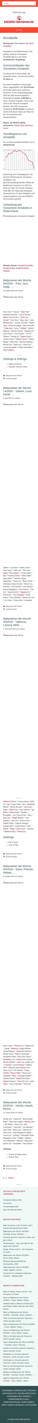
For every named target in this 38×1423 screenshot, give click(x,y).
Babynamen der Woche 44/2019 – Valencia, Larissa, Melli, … (17, 621)
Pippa (12, 829)
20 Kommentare (11, 378)
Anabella (25, 268)
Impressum (20, 1390)
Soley (5, 1084)
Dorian (5, 829)
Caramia (7, 1065)
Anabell (19, 268)
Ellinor (12, 812)
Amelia (19, 1059)
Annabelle (31, 804)
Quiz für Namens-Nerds (12, 1210)
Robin (18, 1078)
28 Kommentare (11, 857)
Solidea (23, 328)
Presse (31, 1390)
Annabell (21, 265)
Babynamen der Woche (14, 375)
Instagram (31, 1405)
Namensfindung (11, 1402)
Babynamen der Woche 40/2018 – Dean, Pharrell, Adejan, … (18, 869)
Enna (18, 829)
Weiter (12, 1178)
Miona (5, 317)
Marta (5, 812)
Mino (14, 1076)
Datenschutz (9, 1393)
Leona (5, 128)
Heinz (11, 810)
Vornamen (7, 1390)
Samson (23, 1068)
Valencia (6, 801)
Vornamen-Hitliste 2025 (12, 1200)
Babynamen (28, 1402)
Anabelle (6, 271)
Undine (6, 1073)
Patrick (18, 1054)
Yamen (19, 831)
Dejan (23, 336)
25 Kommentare (11, 1169)
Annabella (29, 265)
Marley (27, 1122)
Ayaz (22, 125)
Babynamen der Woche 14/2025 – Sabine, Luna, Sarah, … (17, 391)
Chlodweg (7, 1059)
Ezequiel (20, 595)
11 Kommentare (11, 609)
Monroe (6, 323)
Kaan (27, 125)
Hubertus (14, 1049)
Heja (5, 331)
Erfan (23, 317)
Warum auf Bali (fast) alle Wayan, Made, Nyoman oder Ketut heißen (18, 1306)
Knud (5, 1298)
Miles (18, 1073)
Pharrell (17, 1046)
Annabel (6, 268)
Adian (5, 573)
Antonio (17, 125)
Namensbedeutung (18, 1399)
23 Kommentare (11, 1093)
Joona (10, 592)
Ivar (25, 807)
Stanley (6, 821)
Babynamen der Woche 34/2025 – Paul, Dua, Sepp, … (17, 283)
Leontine (10, 350)
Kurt (31, 125)
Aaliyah (6, 1081)
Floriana (21, 1065)
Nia (4, 576)
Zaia (10, 328)
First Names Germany (12, 1405)
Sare (15, 345)
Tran (32, 589)
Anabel (12, 268)
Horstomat (7, 1203)
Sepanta (23, 592)
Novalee (18, 1084)
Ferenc (17, 576)
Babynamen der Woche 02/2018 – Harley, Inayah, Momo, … (18, 1105)
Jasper (14, 818)
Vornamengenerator (11, 1207)
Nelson (13, 1073)
